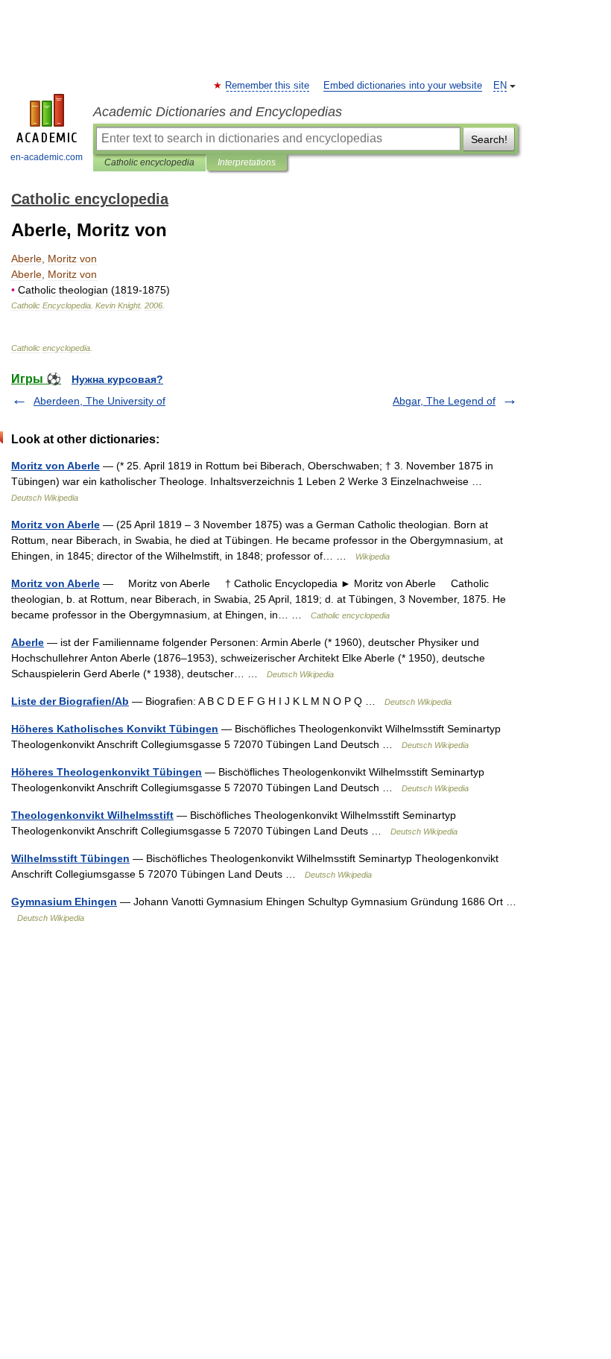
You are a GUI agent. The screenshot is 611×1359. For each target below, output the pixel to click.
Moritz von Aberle (55, 466)
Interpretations (247, 162)
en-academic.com (46, 157)
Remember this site (268, 85)
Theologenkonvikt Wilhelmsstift (92, 815)
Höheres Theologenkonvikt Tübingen (106, 772)
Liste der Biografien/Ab (70, 701)
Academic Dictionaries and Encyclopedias (217, 111)
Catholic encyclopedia (149, 162)
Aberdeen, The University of (99, 401)
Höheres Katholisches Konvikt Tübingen (114, 729)
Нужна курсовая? (117, 379)
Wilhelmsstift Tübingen (70, 858)
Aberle (27, 642)
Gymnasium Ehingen (64, 901)
